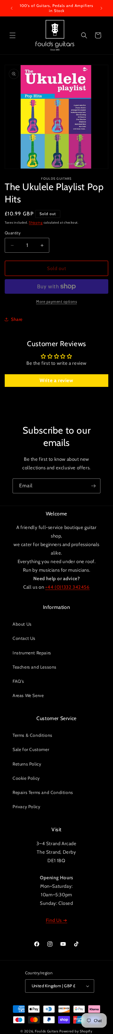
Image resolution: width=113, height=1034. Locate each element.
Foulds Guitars (47, 1031)
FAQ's (18, 681)
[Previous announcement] (12, 8)
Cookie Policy (26, 778)
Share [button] (17, 319)
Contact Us (24, 638)
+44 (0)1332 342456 (67, 587)
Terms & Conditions (32, 735)
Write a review (56, 380)
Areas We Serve (28, 695)
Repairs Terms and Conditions (43, 792)
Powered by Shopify (76, 1031)
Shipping (36, 222)
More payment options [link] (56, 301)
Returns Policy (27, 764)
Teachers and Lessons (34, 667)
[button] (12, 35)
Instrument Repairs (32, 653)
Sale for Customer (31, 749)
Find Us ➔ (56, 920)
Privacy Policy (26, 806)
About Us (22, 624)
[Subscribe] (93, 485)
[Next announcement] (101, 8)
